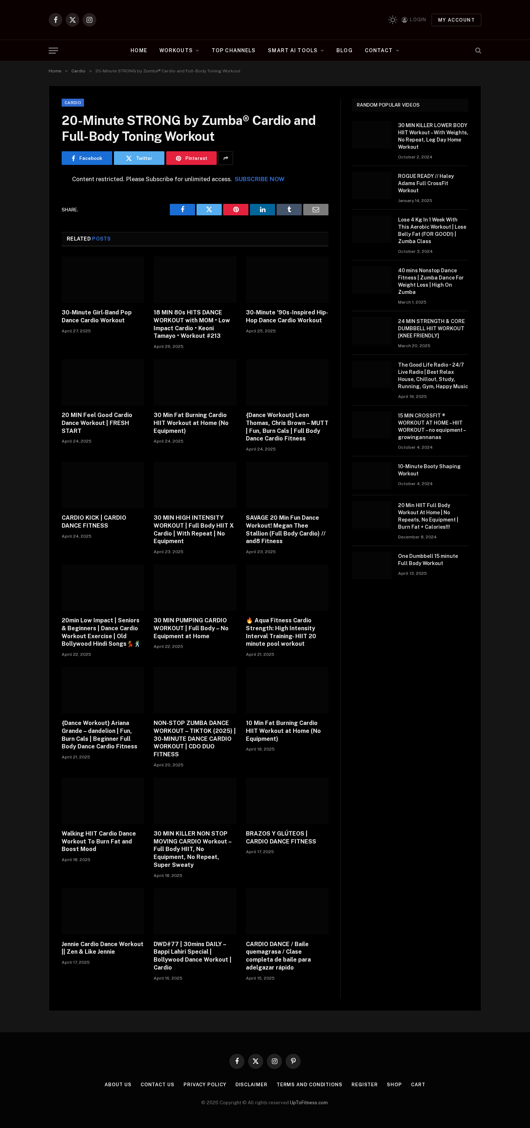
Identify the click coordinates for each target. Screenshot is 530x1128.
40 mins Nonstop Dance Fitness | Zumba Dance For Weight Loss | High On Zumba (431, 281)
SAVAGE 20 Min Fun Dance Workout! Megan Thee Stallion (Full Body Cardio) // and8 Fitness (286, 529)
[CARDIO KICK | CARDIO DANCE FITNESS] (103, 485)
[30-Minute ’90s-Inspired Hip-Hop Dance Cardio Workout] (287, 279)
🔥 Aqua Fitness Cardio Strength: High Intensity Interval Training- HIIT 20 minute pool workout (281, 632)
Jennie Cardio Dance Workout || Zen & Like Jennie (102, 948)
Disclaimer (251, 1084)
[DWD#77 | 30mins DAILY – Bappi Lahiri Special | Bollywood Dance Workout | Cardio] (195, 911)
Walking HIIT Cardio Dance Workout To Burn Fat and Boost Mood (99, 841)
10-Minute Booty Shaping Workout (429, 470)
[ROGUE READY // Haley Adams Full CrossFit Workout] (372, 185)
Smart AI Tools (293, 50)
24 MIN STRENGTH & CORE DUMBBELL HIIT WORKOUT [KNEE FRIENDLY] (431, 328)
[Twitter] (36, 216)
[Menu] (53, 50)
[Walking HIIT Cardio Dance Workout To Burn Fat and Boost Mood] (103, 801)
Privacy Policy (205, 1084)
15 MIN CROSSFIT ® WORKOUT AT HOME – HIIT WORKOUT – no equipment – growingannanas (431, 426)
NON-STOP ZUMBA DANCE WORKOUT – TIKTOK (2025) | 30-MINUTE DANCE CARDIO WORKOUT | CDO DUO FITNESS (195, 739)
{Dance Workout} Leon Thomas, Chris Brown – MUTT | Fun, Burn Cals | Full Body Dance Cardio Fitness (287, 427)
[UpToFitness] (265, 20)
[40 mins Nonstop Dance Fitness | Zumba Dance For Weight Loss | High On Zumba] (372, 280)
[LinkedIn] (36, 235)
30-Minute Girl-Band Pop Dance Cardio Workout (97, 316)
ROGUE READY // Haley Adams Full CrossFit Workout (426, 183)
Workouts (176, 50)
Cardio (73, 102)
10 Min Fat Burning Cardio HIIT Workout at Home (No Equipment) (283, 731)
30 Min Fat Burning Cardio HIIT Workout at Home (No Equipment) (191, 423)
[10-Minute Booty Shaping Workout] (372, 475)
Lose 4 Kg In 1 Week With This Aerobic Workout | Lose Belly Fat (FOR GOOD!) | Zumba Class (432, 230)
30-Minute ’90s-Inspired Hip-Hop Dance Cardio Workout (287, 316)
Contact (379, 50)
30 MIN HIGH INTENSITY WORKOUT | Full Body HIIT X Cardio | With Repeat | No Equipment (194, 529)
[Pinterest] (36, 253)
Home (139, 50)
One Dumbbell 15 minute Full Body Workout (428, 559)
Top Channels (234, 50)
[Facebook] (36, 198)
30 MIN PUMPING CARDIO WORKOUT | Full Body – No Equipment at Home (191, 628)
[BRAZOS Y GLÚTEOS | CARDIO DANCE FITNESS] (287, 801)
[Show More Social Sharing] (225, 158)
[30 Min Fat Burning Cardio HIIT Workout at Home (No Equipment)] (195, 382)
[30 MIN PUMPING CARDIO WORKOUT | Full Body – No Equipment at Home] (195, 587)
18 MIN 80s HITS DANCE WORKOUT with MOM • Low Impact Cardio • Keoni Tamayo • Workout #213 (192, 324)
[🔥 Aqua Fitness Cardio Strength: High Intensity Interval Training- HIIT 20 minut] (287, 587)
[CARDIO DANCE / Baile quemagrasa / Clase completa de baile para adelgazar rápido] (287, 911)
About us (118, 1084)
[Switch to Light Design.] (393, 19)
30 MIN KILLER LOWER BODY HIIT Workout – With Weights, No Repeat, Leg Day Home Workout (433, 136)
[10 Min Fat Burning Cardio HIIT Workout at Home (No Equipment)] (287, 690)
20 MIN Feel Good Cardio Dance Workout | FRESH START (97, 423)
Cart (418, 1084)
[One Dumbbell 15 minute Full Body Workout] (372, 565)
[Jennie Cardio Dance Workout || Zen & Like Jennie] (103, 911)
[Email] (36, 271)
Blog (344, 50)
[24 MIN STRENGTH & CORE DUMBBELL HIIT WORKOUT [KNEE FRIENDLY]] (372, 330)
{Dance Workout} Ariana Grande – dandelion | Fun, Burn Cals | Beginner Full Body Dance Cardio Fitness (99, 735)
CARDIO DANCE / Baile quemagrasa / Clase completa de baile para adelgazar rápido (278, 956)
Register (365, 1084)
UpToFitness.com (309, 1102)
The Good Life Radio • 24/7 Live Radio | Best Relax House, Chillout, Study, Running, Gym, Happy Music (433, 375)
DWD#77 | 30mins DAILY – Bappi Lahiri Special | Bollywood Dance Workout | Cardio (192, 956)
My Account (456, 20)
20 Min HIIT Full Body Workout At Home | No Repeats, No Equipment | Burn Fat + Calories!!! (428, 516)
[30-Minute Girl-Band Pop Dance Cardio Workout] (103, 279)
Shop (394, 1084)
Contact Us (158, 1084)
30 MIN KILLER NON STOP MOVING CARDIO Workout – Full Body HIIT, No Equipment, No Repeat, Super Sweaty (192, 849)
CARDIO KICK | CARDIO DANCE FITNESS (94, 521)
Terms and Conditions (310, 1084)
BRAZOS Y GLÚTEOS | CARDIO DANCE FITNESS (281, 837)
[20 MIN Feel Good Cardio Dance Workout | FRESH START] (103, 382)
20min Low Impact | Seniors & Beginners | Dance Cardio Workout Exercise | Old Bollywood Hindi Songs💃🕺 (101, 632)
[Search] (477, 50)
